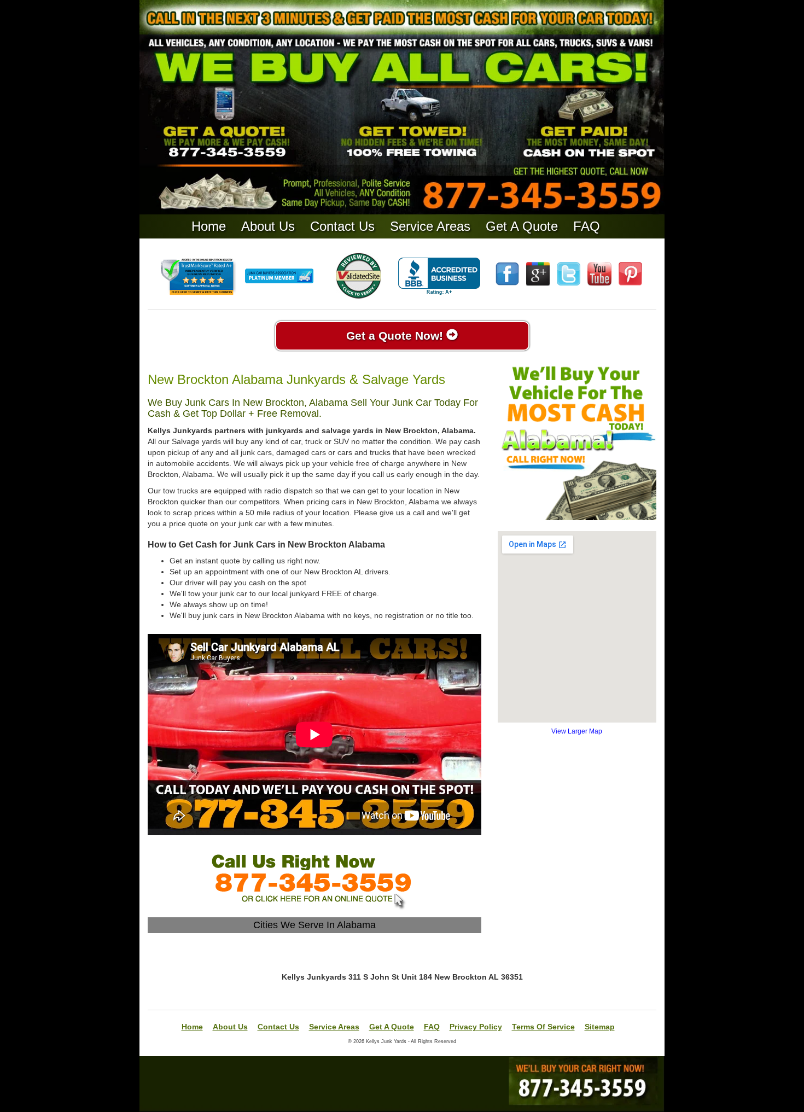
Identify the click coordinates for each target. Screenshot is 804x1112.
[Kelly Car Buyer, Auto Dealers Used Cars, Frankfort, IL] (439, 276)
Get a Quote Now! (396, 335)
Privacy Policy (476, 1026)
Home (208, 226)
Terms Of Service (543, 1026)
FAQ (586, 226)
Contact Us (342, 226)
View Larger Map (576, 731)
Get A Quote (522, 226)
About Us (268, 226)
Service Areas (430, 226)
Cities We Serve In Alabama (314, 924)
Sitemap (600, 1026)
